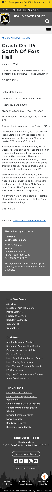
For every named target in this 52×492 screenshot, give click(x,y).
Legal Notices (26, 484)
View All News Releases (17, 38)
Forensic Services (15, 354)
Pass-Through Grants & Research (23, 366)
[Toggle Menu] (48, 29)
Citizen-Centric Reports (19, 392)
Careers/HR (12, 324)
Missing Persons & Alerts (19, 415)
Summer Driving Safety (18, 427)
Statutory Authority (16, 320)
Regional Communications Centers (24, 374)
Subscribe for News (26, 468)
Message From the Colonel (20, 307)
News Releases (14, 419)
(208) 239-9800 (21, 254)
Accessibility (24, 481)
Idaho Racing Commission (20, 362)
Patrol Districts (14, 312)
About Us (11, 303)
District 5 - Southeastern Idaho (29, 220)
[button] (44, 476)
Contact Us (12, 328)
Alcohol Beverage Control (20, 342)
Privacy (9, 484)
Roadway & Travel (16, 423)
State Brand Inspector (18, 378)
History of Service (16, 316)
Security (43, 484)
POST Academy (14, 370)
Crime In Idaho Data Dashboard (23, 403)
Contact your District (26, 454)
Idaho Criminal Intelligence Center (24, 358)
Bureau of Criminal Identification (23, 346)
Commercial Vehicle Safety (20, 350)
